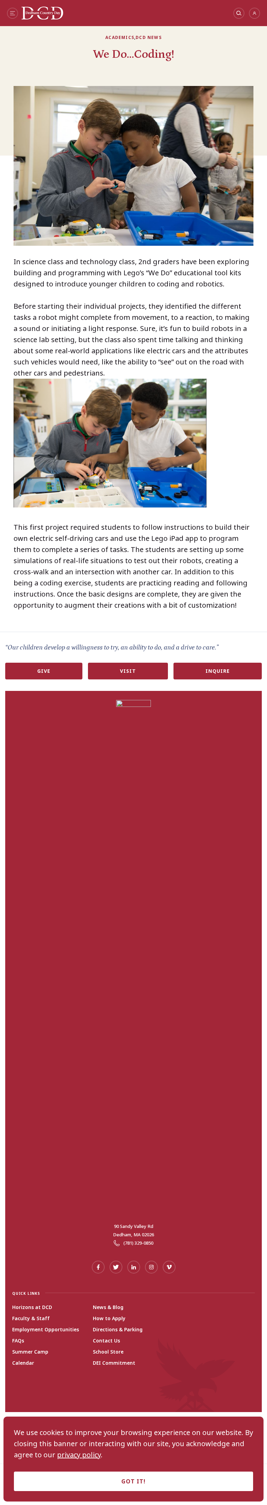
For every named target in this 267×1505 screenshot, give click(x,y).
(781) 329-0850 (138, 1242)
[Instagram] (151, 1267)
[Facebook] (98, 1267)
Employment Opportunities (45, 1329)
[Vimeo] (169, 1267)
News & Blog (108, 1307)
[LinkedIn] (133, 1267)
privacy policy (79, 1455)
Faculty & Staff (31, 1318)
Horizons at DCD (32, 1307)
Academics (119, 37)
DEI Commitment (114, 1363)
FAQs (18, 1341)
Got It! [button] (133, 1481)
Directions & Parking (118, 1329)
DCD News (149, 37)
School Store (108, 1352)
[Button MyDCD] (254, 13)
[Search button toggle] (238, 13)
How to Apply (109, 1318)
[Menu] (12, 13)
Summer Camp (30, 1352)
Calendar (23, 1363)
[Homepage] (42, 17)
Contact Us (106, 1341)
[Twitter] (116, 1267)
